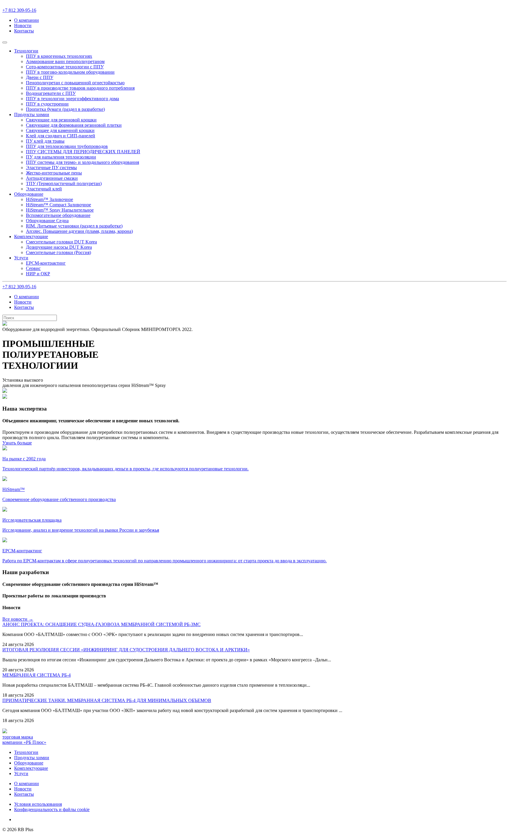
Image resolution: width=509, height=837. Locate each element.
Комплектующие (31, 768)
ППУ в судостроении (47, 103)
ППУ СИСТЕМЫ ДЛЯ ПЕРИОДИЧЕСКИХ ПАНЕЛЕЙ (83, 151)
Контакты (24, 30)
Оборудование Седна (47, 220)
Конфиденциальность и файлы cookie (52, 809)
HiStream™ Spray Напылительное (60, 209)
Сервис (33, 268)
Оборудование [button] (28, 194)
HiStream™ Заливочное (49, 199)
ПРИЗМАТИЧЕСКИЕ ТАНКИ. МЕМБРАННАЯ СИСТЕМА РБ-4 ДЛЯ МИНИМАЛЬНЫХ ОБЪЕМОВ (106, 700)
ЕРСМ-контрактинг (46, 263)
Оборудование (28, 762)
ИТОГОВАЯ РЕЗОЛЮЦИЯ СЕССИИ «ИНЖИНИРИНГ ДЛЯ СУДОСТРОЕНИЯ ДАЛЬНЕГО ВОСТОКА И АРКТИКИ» (126, 649)
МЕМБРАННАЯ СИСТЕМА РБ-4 (36, 675)
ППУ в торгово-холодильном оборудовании (70, 72)
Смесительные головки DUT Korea (61, 241)
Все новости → (17, 619)
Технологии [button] (26, 50)
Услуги (21, 773)
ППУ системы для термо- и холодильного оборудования (82, 162)
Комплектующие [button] (31, 236)
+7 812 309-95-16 (19, 10)
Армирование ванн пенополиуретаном (65, 61)
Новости (23, 25)
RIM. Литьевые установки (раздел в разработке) (74, 225)
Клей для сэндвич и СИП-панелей (60, 135)
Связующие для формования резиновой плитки (74, 125)
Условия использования (38, 804)
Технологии (26, 752)
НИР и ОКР (38, 273)
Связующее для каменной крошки (60, 130)
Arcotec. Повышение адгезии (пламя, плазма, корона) (79, 231)
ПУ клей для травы (45, 141)
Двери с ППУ (39, 77)
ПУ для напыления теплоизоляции (61, 156)
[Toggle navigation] (4, 42)
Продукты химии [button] (31, 114)
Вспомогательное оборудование (58, 215)
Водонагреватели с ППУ (51, 93)
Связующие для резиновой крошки (61, 119)
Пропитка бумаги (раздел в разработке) (65, 109)
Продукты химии (31, 757)
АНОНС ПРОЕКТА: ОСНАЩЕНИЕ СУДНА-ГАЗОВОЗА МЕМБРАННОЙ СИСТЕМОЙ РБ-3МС (101, 624)
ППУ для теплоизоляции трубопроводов (67, 146)
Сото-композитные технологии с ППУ (65, 66)
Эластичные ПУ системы (51, 167)
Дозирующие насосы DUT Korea (59, 247)
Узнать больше (17, 442)
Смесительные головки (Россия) (58, 252)
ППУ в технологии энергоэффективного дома (72, 98)
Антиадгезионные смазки (52, 178)
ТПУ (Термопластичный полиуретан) (64, 183)
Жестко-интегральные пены (54, 172)
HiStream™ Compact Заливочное (58, 204)
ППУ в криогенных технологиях (59, 56)
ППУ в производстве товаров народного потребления (80, 87)
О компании (26, 20)
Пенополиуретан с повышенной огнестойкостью (75, 82)
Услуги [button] (21, 257)
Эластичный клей (44, 188)
